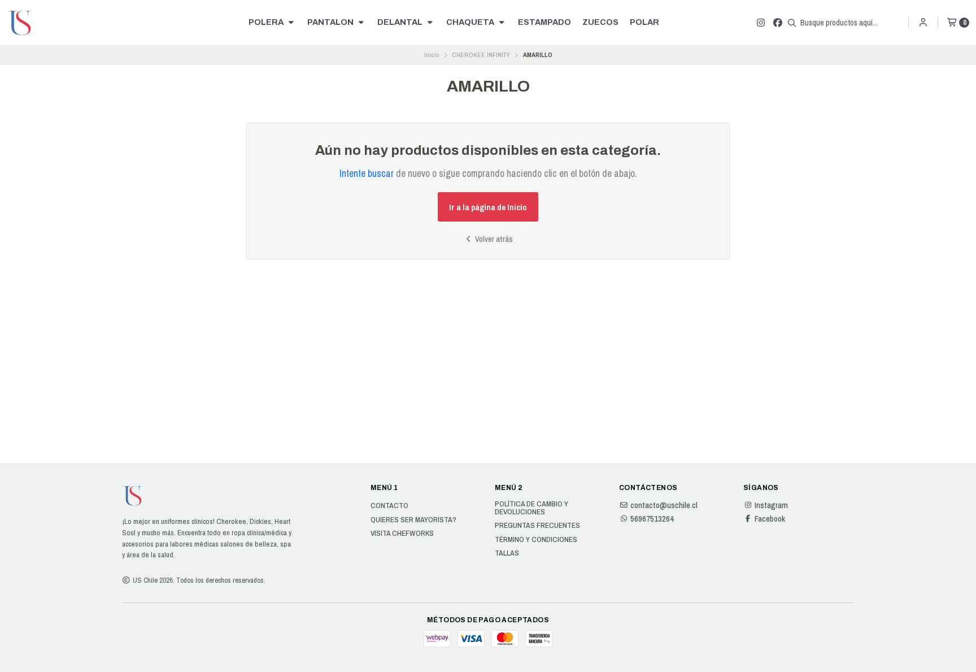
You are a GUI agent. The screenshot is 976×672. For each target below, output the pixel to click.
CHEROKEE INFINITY (481, 54)
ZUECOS (600, 22)
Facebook (770, 519)
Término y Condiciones (536, 540)
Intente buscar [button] (366, 173)
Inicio (431, 54)
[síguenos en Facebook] (777, 22)
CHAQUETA (471, 22)
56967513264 (652, 519)
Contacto (389, 506)
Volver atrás (493, 238)
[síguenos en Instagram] (760, 22)
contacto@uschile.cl (664, 505)
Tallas (507, 553)
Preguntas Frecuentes (537, 526)
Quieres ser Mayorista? (413, 520)
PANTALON (331, 22)
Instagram (771, 505)
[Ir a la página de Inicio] (20, 22)
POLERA (267, 22)
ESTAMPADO (544, 22)
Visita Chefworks (402, 533)
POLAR (644, 22)
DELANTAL (400, 22)
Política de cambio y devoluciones (531, 507)
